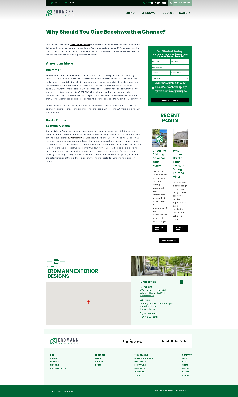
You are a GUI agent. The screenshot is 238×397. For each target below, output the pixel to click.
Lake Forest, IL (140, 361)
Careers (185, 372)
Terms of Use (68, 391)
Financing (54, 365)
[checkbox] (153, 88)
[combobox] (170, 78)
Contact (71, 3)
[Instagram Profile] (167, 341)
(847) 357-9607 (149, 317)
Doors (167, 13)
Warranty (54, 361)
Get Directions (147, 295)
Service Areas (141, 355)
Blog (184, 361)
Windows (148, 13)
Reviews (185, 368)
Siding (130, 13)
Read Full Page (159, 229)
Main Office (148, 282)
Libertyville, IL (140, 365)
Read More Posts (169, 241)
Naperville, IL (139, 368)
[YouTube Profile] (172, 341)
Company (187, 355)
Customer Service (58, 368)
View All (137, 375)
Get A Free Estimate (182, 3)
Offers (185, 365)
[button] (88, 302)
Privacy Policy (57, 391)
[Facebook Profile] (163, 341)
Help (52, 355)
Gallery (184, 13)
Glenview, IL (139, 372)
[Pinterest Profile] (176, 341)
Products (100, 355)
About (56, 3)
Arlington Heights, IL (143, 358)
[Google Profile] (180, 341)
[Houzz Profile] (185, 341)
